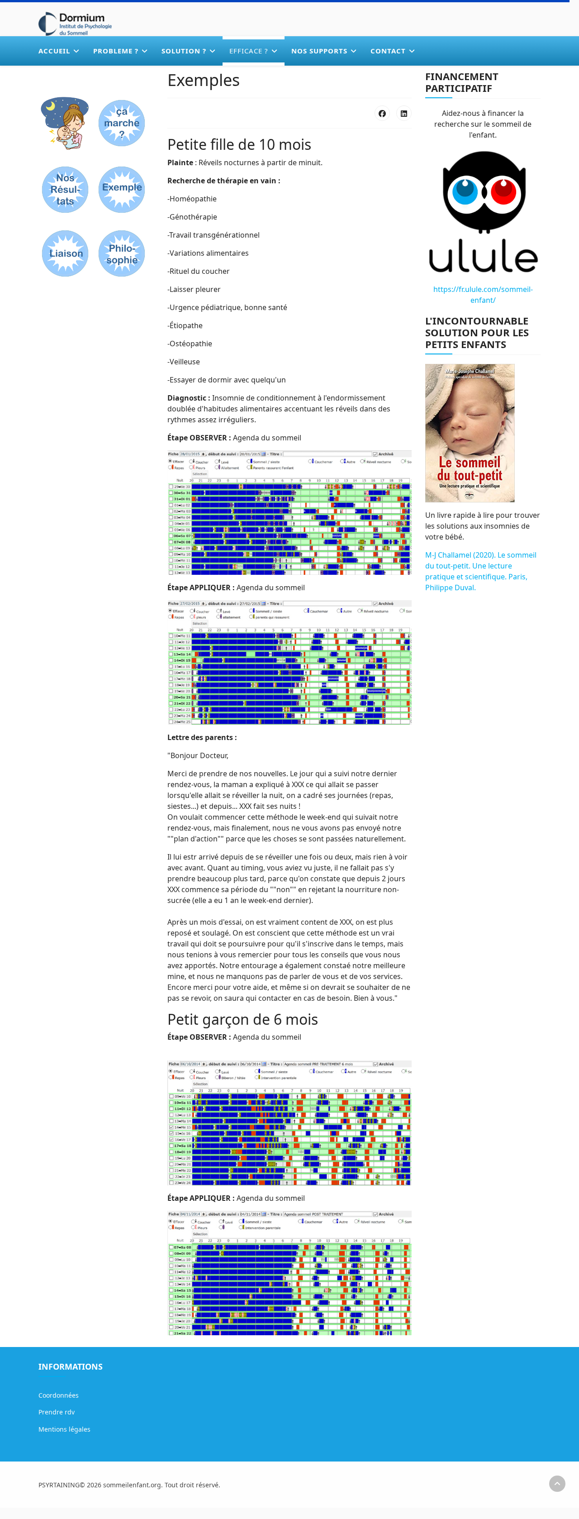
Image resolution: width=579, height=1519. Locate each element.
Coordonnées (58, 1395)
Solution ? (183, 50)
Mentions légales (64, 1429)
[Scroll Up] (557, 1484)
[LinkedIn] (404, 113)
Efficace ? (248, 50)
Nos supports (319, 50)
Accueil (54, 50)
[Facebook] (382, 113)
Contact (388, 50)
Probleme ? (115, 50)
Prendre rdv (56, 1412)
